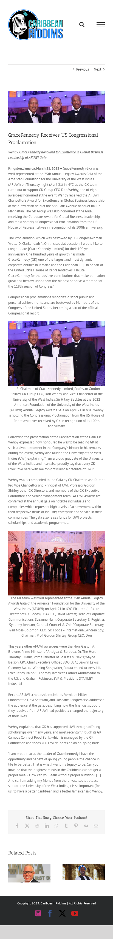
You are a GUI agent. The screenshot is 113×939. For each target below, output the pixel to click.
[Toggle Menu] (101, 24)
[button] (12, 873)
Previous (82, 69)
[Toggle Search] (81, 24)
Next (97, 69)
